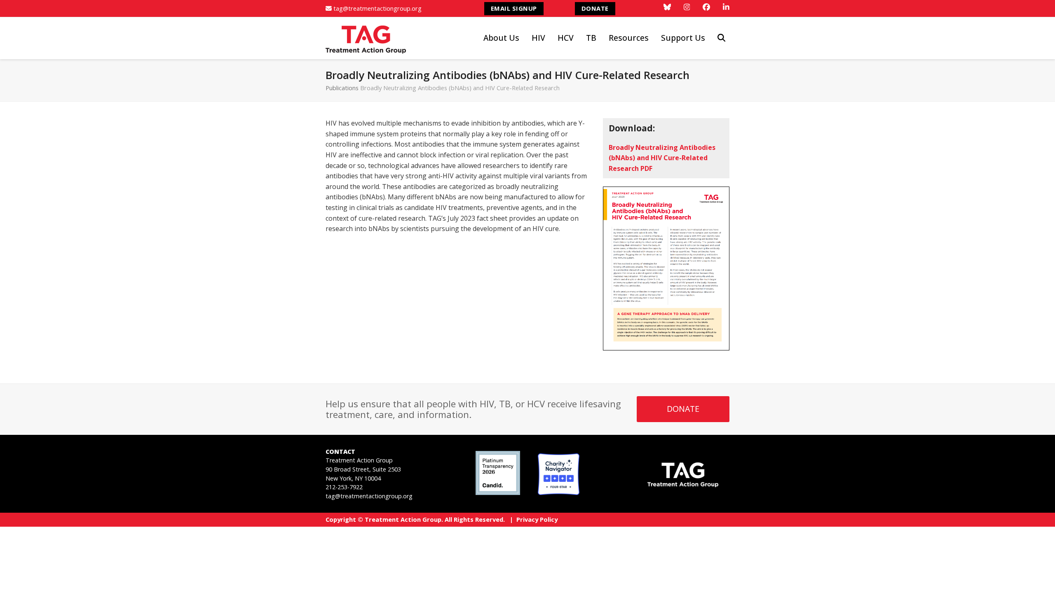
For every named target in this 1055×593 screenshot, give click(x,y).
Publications (342, 88)
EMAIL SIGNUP (514, 8)
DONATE (595, 8)
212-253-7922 (344, 487)
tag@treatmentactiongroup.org (377, 8)
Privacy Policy (537, 519)
